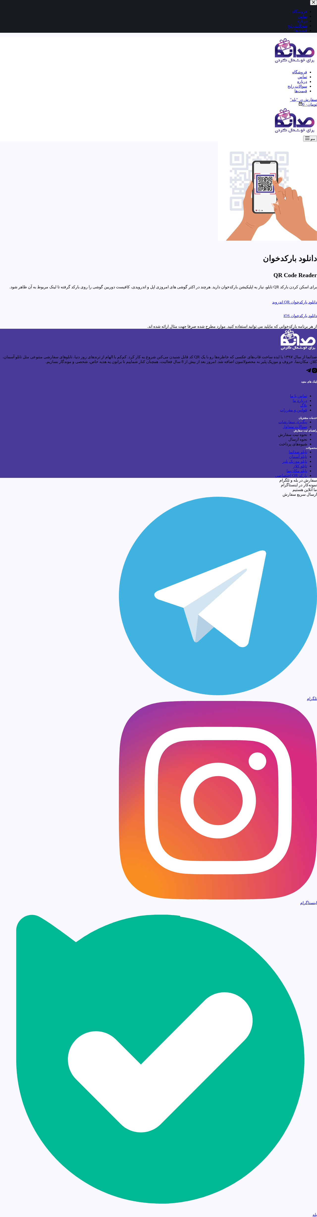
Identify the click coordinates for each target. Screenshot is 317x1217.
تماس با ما (298, 396)
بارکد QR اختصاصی (291, 475)
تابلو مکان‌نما (297, 471)
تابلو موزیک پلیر (294, 461)
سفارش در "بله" (303, 100)
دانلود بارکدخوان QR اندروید (294, 302)
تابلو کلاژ (300, 466)
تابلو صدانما (298, 452)
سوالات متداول (295, 427)
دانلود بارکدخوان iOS (300, 316)
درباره (302, 81)
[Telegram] (308, 371)
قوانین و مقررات (293, 410)
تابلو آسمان (298, 457)
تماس (302, 77)
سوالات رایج (297, 86)
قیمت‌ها (300, 91)
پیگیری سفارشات (292, 422)
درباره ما (300, 400)
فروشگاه (299, 72)
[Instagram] (314, 371)
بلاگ (303, 405)
